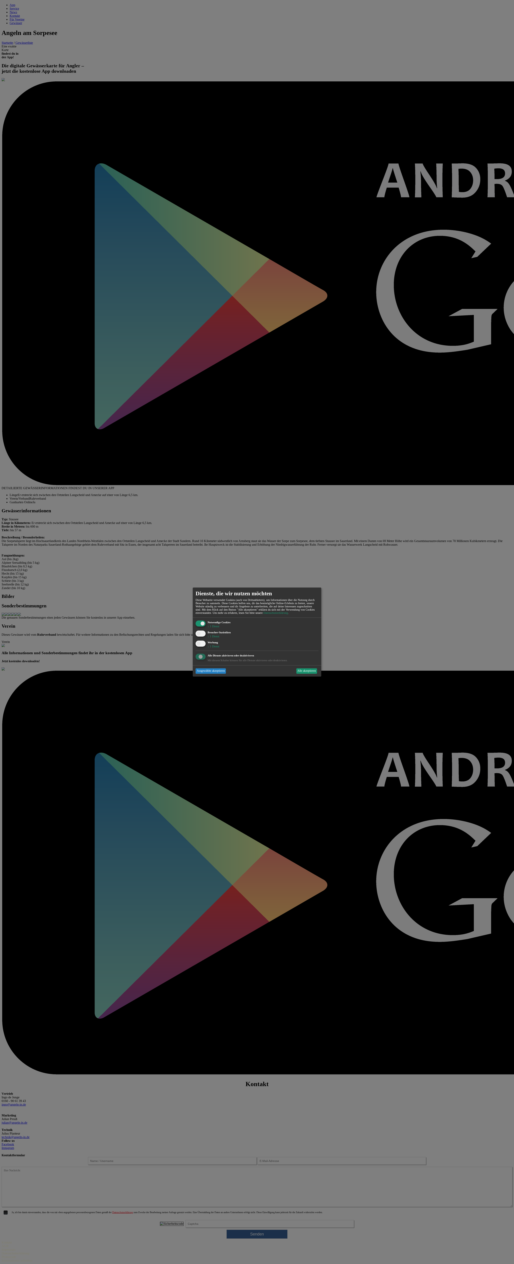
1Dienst (213, 626)
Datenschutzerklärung (275, 613)
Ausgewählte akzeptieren (211, 670)
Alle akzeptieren (306, 670)
